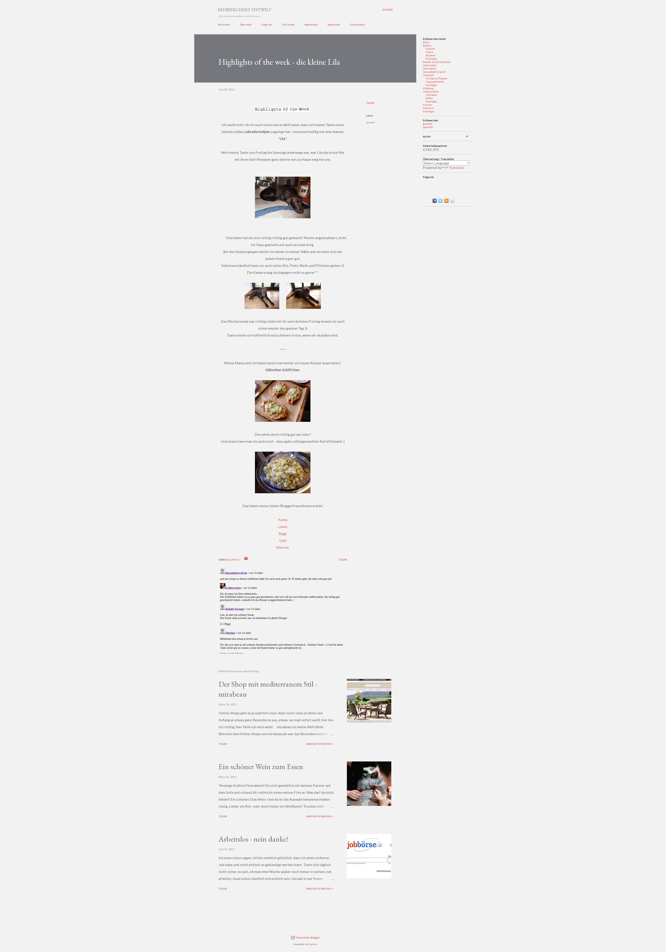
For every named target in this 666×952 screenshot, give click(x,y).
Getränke (431, 94)
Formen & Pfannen (436, 78)
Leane (282, 526)
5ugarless (313, 944)
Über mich (245, 24)
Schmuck (428, 108)
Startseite (224, 24)
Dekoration (430, 65)
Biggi (283, 533)
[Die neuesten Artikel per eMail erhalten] (452, 201)
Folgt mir (267, 24)
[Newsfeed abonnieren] (446, 201)
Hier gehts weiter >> (320, 743)
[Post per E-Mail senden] (246, 559)
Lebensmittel (430, 91)
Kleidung (428, 88)
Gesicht (430, 48)
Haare (429, 52)
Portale (427, 104)
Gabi (283, 540)
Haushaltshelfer (435, 81)
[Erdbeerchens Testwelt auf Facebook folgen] (435, 201)
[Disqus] (283, 610)
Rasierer (431, 55)
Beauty (427, 45)
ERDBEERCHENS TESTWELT (244, 9)
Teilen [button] (370, 102)
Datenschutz (357, 24)
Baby (426, 42)
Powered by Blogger (307, 937)
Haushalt (428, 75)
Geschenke (429, 68)
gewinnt (427, 123)
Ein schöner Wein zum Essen (261, 766)
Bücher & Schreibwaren (437, 61)
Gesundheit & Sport (434, 71)
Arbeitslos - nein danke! (253, 839)
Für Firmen (288, 24)
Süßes (429, 98)
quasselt (370, 122)
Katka (282, 520)
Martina (282, 547)
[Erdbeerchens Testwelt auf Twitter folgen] (440, 201)
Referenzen (311, 24)
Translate (456, 167)
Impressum (334, 24)
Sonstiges (431, 58)
